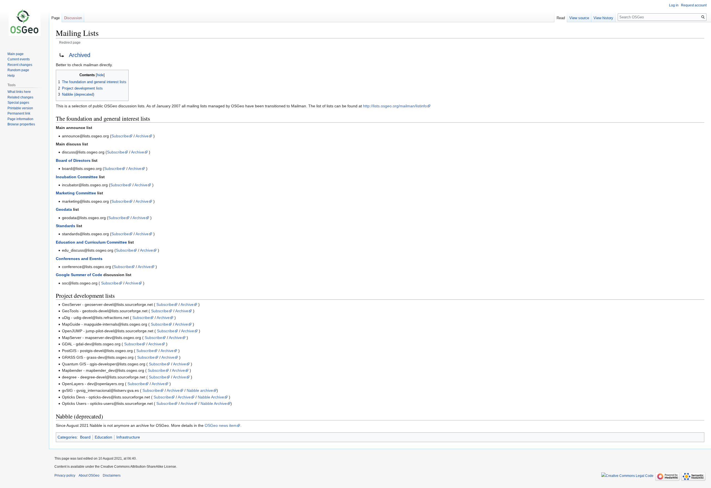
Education (103, 437)
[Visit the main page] (24, 22)
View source (579, 18)
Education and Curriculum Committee (91, 242)
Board (85, 437)
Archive (142, 136)
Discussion (73, 18)
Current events (18, 59)
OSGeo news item (221, 425)
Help (11, 76)
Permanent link (18, 113)
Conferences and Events (79, 258)
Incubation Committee (77, 177)
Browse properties (21, 124)
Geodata (64, 209)
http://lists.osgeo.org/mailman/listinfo (395, 106)
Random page (18, 70)
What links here (19, 92)
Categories (67, 437)
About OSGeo (89, 475)
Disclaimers (112, 475)
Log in (674, 5)
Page (55, 18)
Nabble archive (200, 390)
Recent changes (19, 65)
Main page (15, 54)
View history (603, 18)
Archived (79, 55)
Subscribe (120, 136)
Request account (694, 5)
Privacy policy (64, 475)
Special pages (18, 103)
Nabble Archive (211, 397)
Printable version (20, 108)
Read (561, 18)
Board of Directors (73, 160)
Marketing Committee (76, 193)
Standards (65, 226)
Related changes (20, 97)
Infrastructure (128, 437)
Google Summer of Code (79, 275)
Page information (20, 119)
